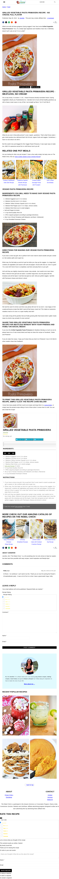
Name (4, 635)
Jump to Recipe (25, 87)
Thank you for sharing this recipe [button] (9, 847)
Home (4, 7)
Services (50, 797)
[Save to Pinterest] (16, 22)
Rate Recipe (6, 870)
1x (5, 453)
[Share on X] (6, 22)
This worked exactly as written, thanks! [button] (11, 843)
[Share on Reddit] (12, 22)
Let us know (19, 506)
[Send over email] (9, 22)
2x (9, 453)
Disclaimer (9, 797)
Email (4, 641)
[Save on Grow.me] (15, 22)
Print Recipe (36, 87)
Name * (2, 860)
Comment (5, 612)
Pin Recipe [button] (30, 439)
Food (8, 7)
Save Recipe (39, 439)
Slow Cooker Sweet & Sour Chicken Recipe (27, 156)
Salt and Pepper (10, 466)
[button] (3, 434)
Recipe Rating (6, 592)
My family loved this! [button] (6, 845)
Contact (50, 795)
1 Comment (50, 18)
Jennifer (5, 432)
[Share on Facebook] (3, 22)
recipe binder (48, 405)
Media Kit (50, 799)
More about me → (29, 684)
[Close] (1, 818)
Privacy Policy (9, 795)
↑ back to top (29, 785)
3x (13, 453)
